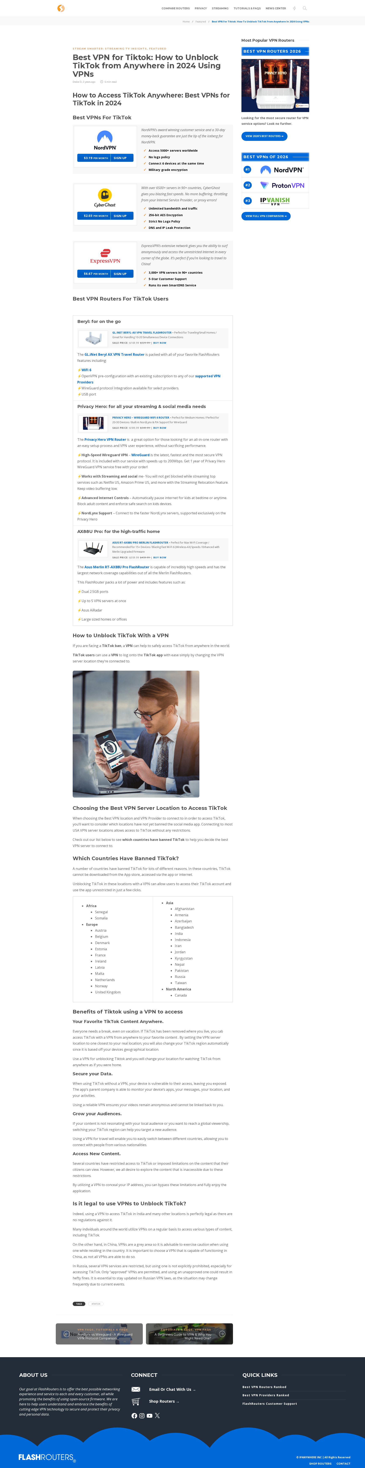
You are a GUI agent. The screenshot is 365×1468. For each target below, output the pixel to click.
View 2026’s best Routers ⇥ (264, 136)
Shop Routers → (164, 1401)
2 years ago (89, 81)
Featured (201, 21)
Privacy (201, 8)
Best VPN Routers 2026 (272, 51)
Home (186, 21)
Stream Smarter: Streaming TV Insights (110, 48)
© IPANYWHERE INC (309, 1457)
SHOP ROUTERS (320, 1463)
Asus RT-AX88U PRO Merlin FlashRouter (140, 542)
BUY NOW (159, 342)
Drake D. (77, 81)
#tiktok (96, 1303)
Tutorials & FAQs (247, 8)
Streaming (220, 8)
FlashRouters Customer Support (269, 1404)
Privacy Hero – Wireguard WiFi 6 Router (140, 417)
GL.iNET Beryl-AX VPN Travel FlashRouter (142, 332)
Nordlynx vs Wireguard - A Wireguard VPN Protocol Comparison (105, 1336)
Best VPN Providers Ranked (265, 1395)
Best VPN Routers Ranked (264, 1387)
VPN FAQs (86, 1329)
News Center (276, 8)
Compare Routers (176, 8)
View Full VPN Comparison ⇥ (266, 216)
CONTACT (343, 1463)
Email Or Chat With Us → (172, 1389)
